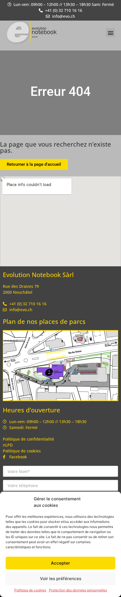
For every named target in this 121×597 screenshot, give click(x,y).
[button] (110, 32)
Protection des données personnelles (78, 590)
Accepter (60, 563)
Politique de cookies (30, 590)
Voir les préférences (60, 578)
